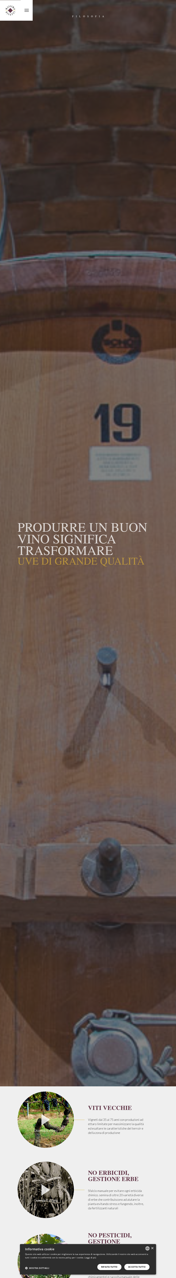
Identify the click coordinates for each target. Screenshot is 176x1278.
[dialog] (88, 1259)
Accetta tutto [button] (137, 1266)
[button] (37, 1268)
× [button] (152, 1248)
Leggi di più (90, 1257)
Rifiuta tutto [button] (109, 1266)
